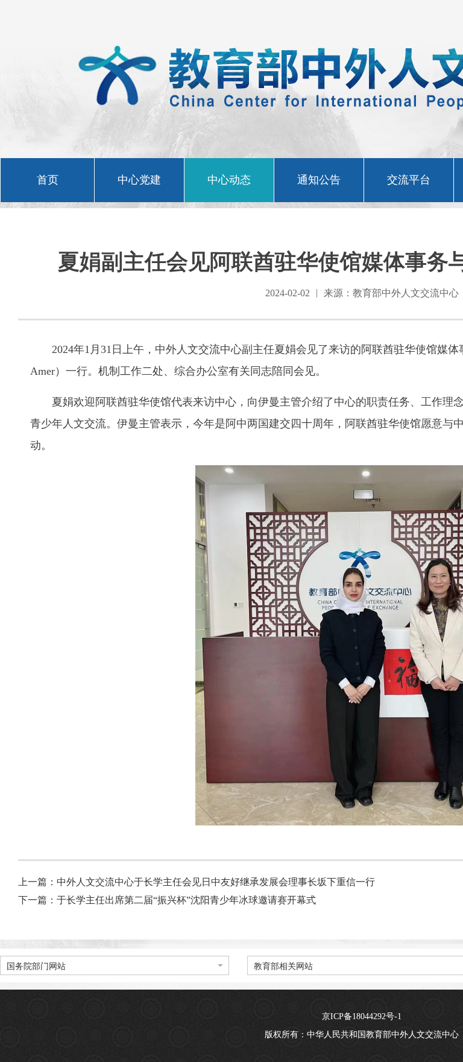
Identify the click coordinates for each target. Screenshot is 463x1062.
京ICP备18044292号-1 (362, 1016)
